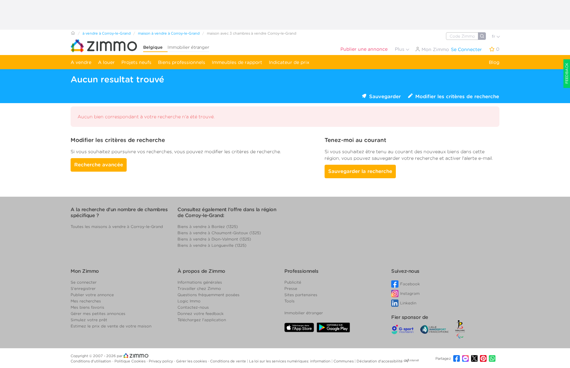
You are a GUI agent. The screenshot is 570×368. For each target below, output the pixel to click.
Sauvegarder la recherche (360, 171)
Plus (400, 49)
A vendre (81, 62)
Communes (344, 361)
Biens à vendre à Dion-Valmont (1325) (214, 239)
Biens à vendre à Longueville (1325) (211, 245)
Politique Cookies (130, 361)
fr (494, 36)
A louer (106, 62)
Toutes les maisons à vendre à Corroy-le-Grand (117, 226)
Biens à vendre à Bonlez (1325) (207, 226)
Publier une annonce (364, 49)
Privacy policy (161, 361)
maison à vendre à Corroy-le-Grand (169, 33)
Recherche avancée (98, 165)
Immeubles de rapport (237, 62)
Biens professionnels (181, 62)
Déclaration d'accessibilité (380, 361)
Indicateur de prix (289, 62)
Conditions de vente (228, 361)
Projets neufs (136, 62)
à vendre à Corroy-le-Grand (106, 33)
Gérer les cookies (192, 361)
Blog (494, 62)
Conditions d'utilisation (91, 361)
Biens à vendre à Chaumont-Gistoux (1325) (219, 232)
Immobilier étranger (188, 47)
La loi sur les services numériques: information (290, 361)
